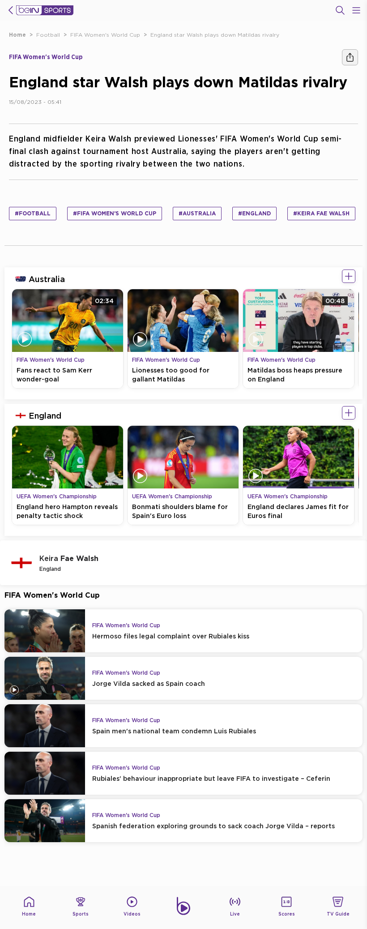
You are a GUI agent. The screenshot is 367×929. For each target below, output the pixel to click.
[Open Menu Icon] (356, 10)
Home (17, 35)
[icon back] (10, 10)
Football (48, 35)
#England (254, 213)
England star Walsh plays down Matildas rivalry (214, 35)
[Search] (340, 10)
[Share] (350, 57)
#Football (33, 213)
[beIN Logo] (44, 10)
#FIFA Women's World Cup (114, 213)
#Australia (197, 213)
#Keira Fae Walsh (321, 213)
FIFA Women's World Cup (105, 35)
